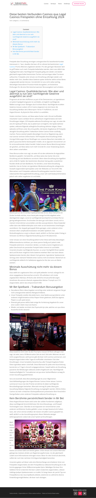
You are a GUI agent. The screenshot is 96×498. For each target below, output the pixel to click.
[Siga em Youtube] (84, 493)
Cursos (46, 3)
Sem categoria (14, 20)
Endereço (67, 3)
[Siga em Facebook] (75, 493)
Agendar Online (79, 3)
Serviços (53, 3)
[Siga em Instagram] (80, 493)
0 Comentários (24, 20)
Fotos (60, 3)
